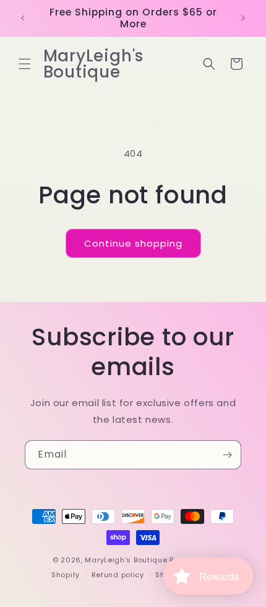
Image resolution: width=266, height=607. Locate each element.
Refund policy (118, 575)
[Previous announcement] (22, 18)
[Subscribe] (227, 454)
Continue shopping (133, 243)
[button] (24, 64)
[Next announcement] (243, 18)
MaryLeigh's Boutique (127, 560)
